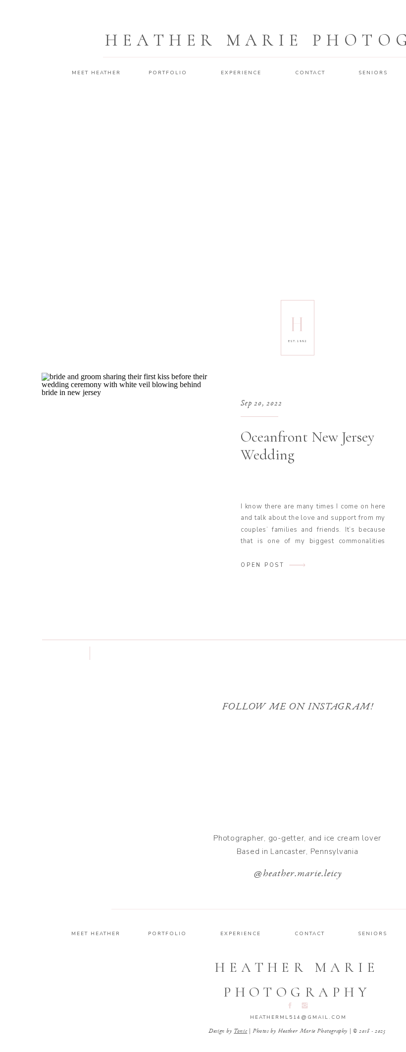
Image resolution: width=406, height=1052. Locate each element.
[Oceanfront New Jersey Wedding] (126, 480)
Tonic (240, 1031)
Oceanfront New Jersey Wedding (307, 446)
